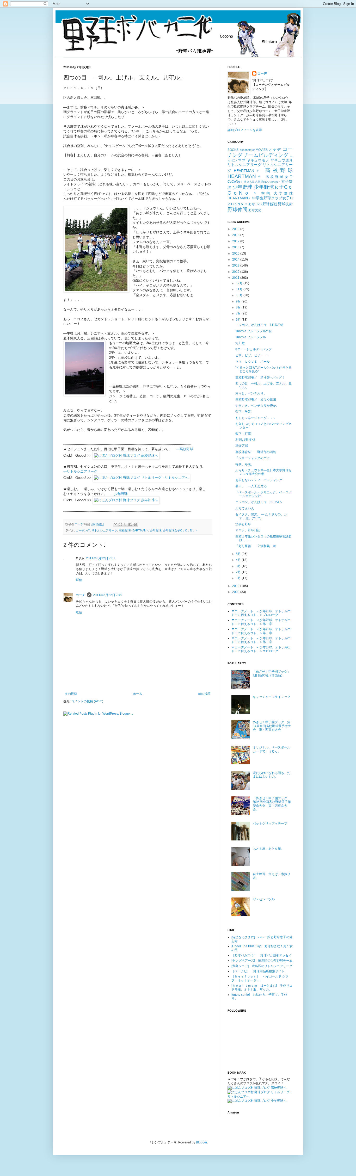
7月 (239, 313)
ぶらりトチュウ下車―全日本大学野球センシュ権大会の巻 (263, 472)
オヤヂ (275, 149)
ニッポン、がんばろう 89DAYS (258, 502)
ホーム (137, 694)
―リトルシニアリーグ (80, 471)
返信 (79, 580)
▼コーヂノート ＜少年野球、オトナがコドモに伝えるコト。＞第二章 (261, 631)
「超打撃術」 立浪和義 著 (255, 546)
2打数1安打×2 (245, 440)
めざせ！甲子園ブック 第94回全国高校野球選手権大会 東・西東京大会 (272, 726)
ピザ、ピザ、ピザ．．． (252, 355)
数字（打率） (244, 434)
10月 (239, 295)
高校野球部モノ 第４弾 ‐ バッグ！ (260, 377)
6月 (239, 319)
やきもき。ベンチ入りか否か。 (257, 405)
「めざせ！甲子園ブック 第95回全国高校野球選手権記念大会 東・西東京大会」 (272, 803)
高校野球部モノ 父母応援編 (255, 399)
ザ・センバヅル (264, 899)
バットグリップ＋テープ (270, 823)
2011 (236, 278)
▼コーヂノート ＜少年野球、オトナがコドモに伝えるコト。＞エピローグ (261, 649)
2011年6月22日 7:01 (100, 558)
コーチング (83, 530)
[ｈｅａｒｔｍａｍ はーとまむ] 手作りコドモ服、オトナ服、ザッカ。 (261, 987)
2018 (236, 235)
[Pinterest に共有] (135, 524)
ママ (241, 160)
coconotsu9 (247, 149)
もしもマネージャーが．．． (255, 418)
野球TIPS (255, 204)
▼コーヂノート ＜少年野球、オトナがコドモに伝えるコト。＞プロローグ (261, 613)
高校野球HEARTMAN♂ (133, 530)
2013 (236, 265)
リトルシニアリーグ (104, 530)
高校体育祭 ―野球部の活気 (255, 452)
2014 (236, 259)
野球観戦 (269, 204)
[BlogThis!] (120, 524)
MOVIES (262, 150)
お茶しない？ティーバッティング (258, 480)
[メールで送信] (115, 524)
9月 (239, 301)
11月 (239, 289)
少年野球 (155, 530)
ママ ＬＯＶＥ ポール (252, 361)
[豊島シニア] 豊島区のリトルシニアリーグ (261, 966)
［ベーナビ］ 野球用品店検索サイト (258, 971)
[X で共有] (125, 524)
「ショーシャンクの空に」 (254, 458)
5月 (239, 554)
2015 (236, 253)
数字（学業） (244, 411)
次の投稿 (71, 694)
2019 (236, 229)
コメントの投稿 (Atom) (87, 701)
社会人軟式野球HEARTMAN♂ (262, 181)
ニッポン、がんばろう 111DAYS (259, 325)
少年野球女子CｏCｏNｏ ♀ (180, 530)
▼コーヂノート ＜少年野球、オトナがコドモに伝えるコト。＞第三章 (261, 640)
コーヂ (80, 595)
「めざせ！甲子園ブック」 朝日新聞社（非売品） (273, 673)
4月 (239, 560)
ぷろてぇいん (244, 508)
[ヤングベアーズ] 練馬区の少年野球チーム (261, 960)
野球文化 (255, 210)
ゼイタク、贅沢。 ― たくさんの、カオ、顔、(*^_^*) (261, 516)
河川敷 (240, 343)
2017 (236, 241)
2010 (236, 586)
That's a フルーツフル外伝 (253, 331)
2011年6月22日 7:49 (107, 595)
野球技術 (285, 204)
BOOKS (233, 150)
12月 (239, 283)
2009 (236, 592)
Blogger (201, 1142)
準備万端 (241, 446)
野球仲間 (237, 209)
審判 (266, 193)
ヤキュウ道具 (281, 160)
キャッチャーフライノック (271, 697)
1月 (239, 578)
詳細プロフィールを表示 (245, 130)
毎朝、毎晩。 (244, 464)
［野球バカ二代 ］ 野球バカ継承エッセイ (261, 955)
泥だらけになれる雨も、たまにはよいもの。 (271, 774)
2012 (236, 272)
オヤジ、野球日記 (247, 530)
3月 (239, 566)
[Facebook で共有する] (130, 524)
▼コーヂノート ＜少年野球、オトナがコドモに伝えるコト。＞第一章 (261, 622)
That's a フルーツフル (250, 337)
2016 (236, 247)
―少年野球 (119, 494)
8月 (239, 307)
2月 (239, 572)
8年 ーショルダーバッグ (253, 349)
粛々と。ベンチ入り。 (251, 393)
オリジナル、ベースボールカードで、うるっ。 (271, 749)
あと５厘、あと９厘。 (268, 849)
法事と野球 (243, 524)
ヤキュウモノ (258, 160)
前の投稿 (204, 694)
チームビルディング (266, 155)
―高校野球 (184, 449)
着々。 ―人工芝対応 (251, 486)
